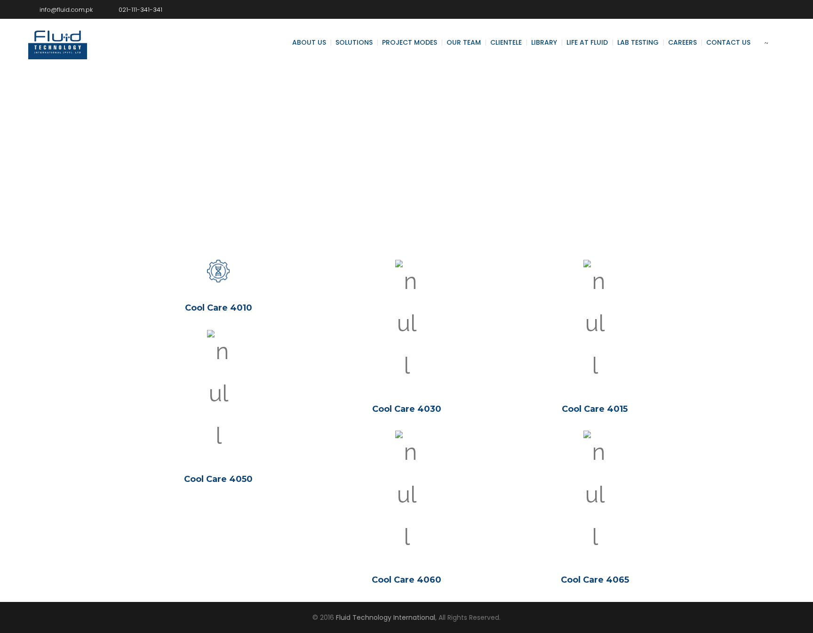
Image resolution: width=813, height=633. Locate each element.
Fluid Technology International (385, 617)
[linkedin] (778, 9)
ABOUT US (309, 42)
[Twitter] (764, 9)
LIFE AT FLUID (587, 42)
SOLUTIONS (354, 42)
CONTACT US (728, 42)
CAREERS (682, 42)
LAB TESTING (638, 42)
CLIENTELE (506, 42)
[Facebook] (749, 9)
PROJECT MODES (409, 42)
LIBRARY (544, 42)
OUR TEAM (463, 42)
